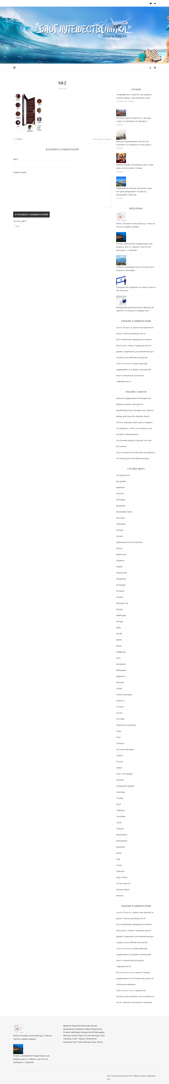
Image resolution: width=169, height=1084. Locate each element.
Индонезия (121, 572)
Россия (119, 761)
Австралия (121, 481)
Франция (120, 846)
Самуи (119, 767)
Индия (119, 566)
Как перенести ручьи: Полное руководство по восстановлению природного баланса (134, 333)
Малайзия (121, 664)
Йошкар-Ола (122, 603)
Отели (119, 712)
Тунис (119, 822)
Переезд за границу (126, 725)
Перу (118, 731)
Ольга (19, 139)
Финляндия (121, 840)
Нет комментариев (102, 139)
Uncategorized (123, 475)
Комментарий (19, 172)
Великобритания (124, 511)
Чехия (119, 865)
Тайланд (120, 810)
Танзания (120, 816)
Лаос (118, 658)
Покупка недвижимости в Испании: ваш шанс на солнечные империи (135, 978)
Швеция (120, 871)
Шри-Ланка (121, 877)
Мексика (120, 682)
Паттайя (120, 719)
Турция (119, 828)
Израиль (120, 560)
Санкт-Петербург (124, 773)
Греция (119, 530)
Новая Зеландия (124, 694)
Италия (119, 597)
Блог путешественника (117, 1076)
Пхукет (119, 755)
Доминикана (69, 1029)
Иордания (121, 578)
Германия (120, 524)
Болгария (120, 499)
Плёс (118, 737)
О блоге (120, 706)
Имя (16, 159)
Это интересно (123, 883)
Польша (120, 743)
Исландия (120, 584)
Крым (118, 645)
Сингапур (120, 792)
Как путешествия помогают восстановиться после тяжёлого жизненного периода (135, 996)
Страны (119, 798)
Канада (119, 621)
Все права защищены (146, 1076)
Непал (119, 688)
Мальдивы (121, 670)
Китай (119, 633)
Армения (120, 487)
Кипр (118, 627)
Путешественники (125, 749)
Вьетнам (120, 517)
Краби (119, 639)
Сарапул (120, 779)
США (118, 804)
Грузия (119, 536)
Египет (119, 548)
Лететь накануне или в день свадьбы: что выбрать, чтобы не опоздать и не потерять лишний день (134, 428)
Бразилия (120, 505)
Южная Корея (122, 889)
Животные (121, 554)
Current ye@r (20, 221)
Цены (119, 853)
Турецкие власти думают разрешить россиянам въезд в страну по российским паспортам (135, 351)
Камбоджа (121, 615)
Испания (120, 591)
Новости (120, 700)
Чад (118, 859)
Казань (119, 609)
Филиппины (121, 834)
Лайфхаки (121, 651)
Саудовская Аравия (125, 786)
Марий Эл (120, 676)
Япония (119, 895)
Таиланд (67, 1038)
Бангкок (120, 493)
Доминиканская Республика (129, 542)
